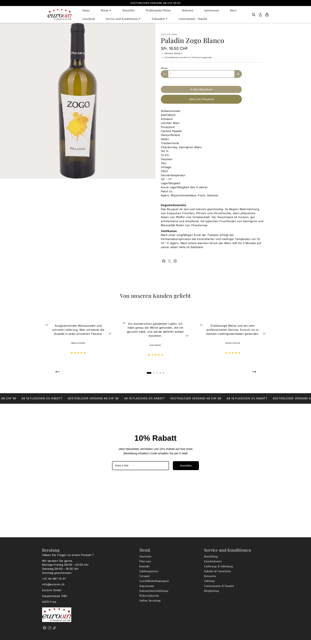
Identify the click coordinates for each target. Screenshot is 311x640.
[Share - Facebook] (164, 261)
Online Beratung (150, 600)
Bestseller (128, 10)
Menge (164, 68)
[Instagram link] (49, 628)
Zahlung (209, 581)
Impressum (146, 586)
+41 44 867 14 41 (54, 578)
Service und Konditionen (122, 18)
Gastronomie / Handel (193, 18)
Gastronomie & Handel (219, 586)
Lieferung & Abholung (218, 566)
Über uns (145, 561)
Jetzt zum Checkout (201, 99)
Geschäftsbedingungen (154, 581)
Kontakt (144, 566)
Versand (144, 576)
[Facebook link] (44, 628)
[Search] (254, 14)
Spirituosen (211, 10)
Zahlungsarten (148, 571)
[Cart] (267, 14)
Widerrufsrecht (149, 595)
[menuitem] (253, 14)
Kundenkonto (213, 561)
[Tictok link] (54, 628)
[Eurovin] (59, 14)
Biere (233, 10)
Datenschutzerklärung (153, 590)
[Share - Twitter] (169, 261)
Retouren (210, 576)
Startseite (145, 556)
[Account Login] (260, 14)
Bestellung (211, 556)
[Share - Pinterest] (175, 261)
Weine (105, 10)
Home (86, 10)
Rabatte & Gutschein (217, 571)
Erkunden (158, 18)
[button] (57, 372)
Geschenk (88, 18)
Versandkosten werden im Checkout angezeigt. (188, 57)
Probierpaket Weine (158, 10)
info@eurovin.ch (53, 584)
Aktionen (187, 10)
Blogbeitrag (211, 590)
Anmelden (186, 465)
